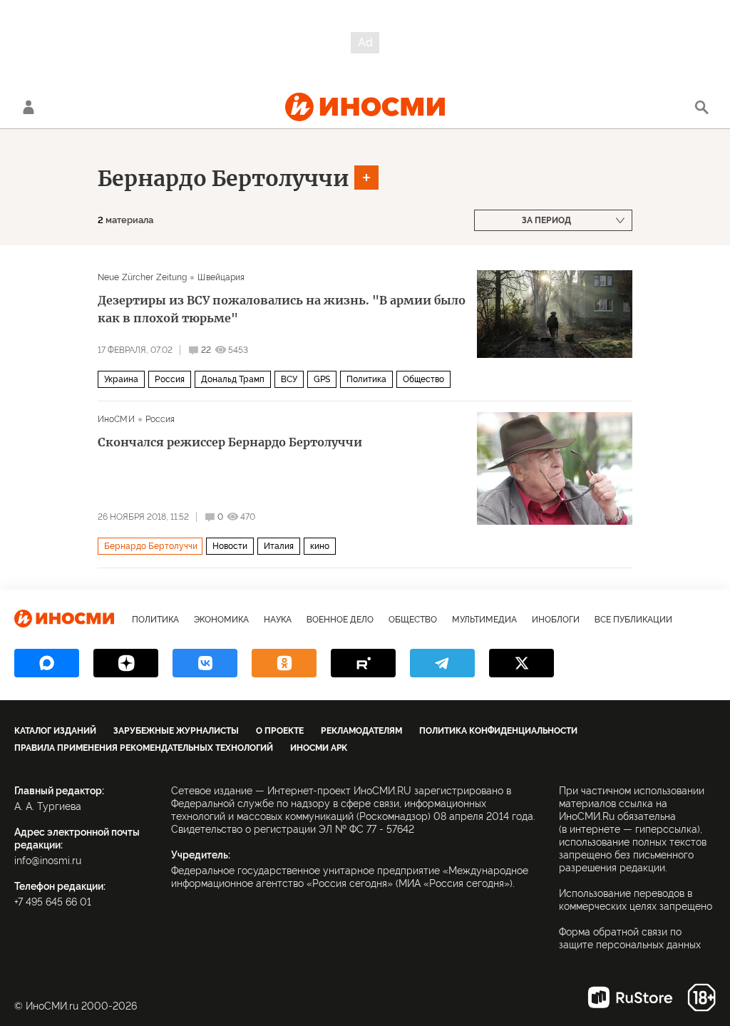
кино (319, 546)
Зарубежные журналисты (176, 731)
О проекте (280, 731)
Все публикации (633, 619)
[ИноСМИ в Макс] (46, 663)
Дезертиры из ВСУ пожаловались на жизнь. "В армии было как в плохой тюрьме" (282, 309)
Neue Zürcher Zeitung (142, 277)
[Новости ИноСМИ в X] (521, 663)
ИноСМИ (116, 419)
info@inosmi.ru (47, 860)
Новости (229, 546)
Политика (366, 379)
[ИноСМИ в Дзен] (125, 663)
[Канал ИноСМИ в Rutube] (363, 663)
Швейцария (221, 277)
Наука (278, 619)
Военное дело (340, 619)
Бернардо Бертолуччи (223, 178)
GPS (322, 379)
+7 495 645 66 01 (52, 902)
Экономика (221, 619)
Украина (121, 379)
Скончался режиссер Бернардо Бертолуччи (230, 442)
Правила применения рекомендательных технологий (143, 748)
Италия (279, 546)
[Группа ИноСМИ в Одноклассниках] (284, 663)
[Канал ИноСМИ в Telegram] (442, 663)
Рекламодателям (361, 731)
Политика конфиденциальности (498, 731)
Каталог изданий (55, 731)
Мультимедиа (484, 619)
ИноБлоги (556, 619)
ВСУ (289, 379)
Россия (170, 379)
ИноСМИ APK (318, 748)
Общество (423, 379)
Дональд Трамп (232, 379)
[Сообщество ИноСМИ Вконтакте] (205, 663)
